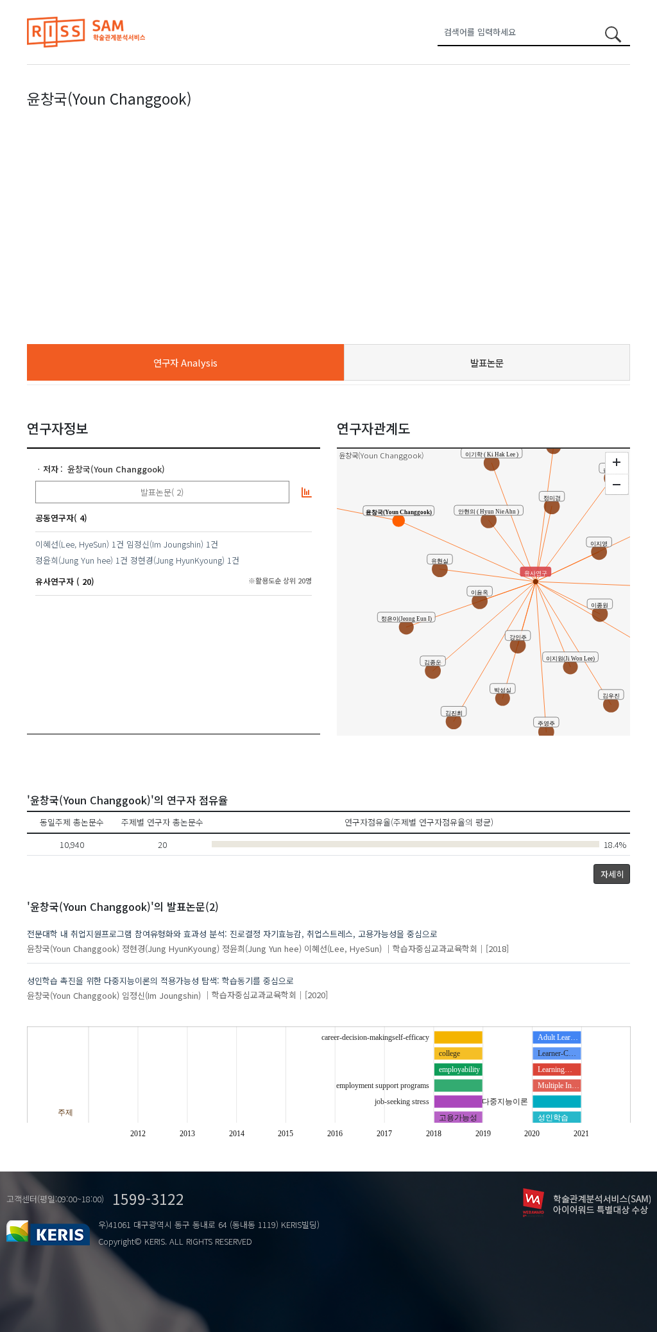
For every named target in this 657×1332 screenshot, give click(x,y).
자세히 (612, 874)
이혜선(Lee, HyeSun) (72, 544)
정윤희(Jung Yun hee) (74, 560)
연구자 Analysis (185, 362)
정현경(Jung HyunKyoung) (177, 560)
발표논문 (487, 362)
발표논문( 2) (162, 492)
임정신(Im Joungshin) (164, 544)
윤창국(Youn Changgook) (116, 469)
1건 (118, 544)
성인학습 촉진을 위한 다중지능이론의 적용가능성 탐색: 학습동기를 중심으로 (160, 980)
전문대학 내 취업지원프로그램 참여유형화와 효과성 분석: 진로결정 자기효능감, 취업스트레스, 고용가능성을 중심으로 (232, 934)
